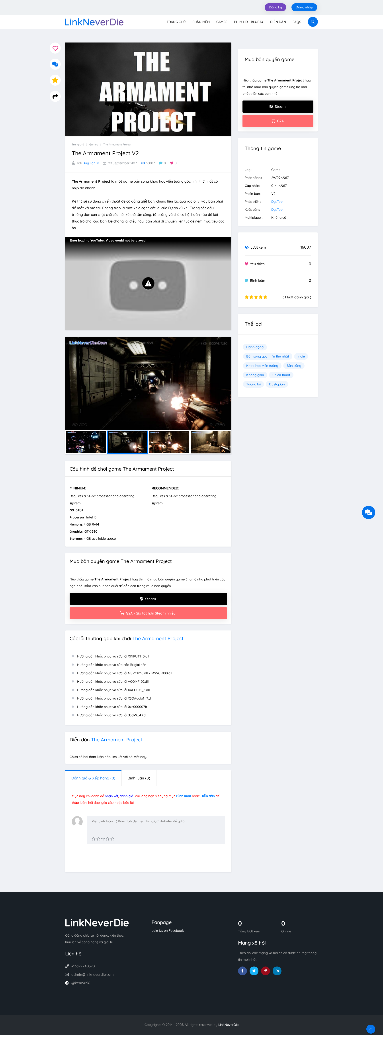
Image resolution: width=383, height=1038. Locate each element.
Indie (301, 356)
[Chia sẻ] (55, 96)
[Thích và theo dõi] (55, 48)
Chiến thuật (281, 375)
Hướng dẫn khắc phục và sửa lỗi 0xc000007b (112, 707)
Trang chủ (176, 22)
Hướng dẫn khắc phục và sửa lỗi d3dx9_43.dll (112, 715)
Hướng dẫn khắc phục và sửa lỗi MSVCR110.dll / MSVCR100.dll (124, 673)
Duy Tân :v (90, 163)
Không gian (255, 375)
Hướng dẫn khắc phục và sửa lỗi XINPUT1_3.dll (113, 656)
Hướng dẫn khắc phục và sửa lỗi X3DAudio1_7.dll (114, 698)
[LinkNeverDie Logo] (94, 21)
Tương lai (253, 384)
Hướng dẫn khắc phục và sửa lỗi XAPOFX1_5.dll (113, 690)
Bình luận (139, 778)
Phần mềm (201, 22)
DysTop (277, 201)
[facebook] (242, 970)
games (93, 144)
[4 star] (107, 839)
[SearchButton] (313, 22)
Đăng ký (275, 7)
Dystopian (277, 384)
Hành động (255, 347)
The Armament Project (117, 144)
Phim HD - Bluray (249, 22)
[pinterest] (265, 970)
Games (221, 22)
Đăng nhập (304, 7)
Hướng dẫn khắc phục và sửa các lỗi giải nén (111, 665)
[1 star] (94, 839)
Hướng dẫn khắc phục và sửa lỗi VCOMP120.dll (113, 681)
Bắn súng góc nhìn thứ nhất (267, 356)
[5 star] (112, 839)
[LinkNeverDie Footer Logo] (97, 922)
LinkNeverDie (228, 1025)
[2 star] (98, 839)
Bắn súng (294, 365)
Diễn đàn (278, 22)
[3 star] (103, 839)
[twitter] (254, 970)
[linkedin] (277, 970)
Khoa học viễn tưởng (262, 365)
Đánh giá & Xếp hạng (93, 778)
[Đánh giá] (55, 80)
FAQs (297, 22)
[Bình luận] (55, 64)
